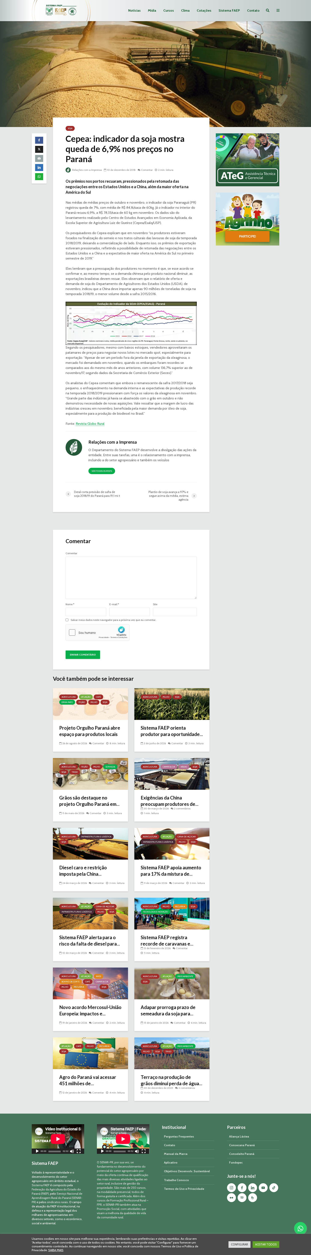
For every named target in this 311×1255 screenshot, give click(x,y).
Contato (253, 10)
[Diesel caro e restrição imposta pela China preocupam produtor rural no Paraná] (90, 843)
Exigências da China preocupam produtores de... (169, 801)
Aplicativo (171, 1162)
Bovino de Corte (71, 981)
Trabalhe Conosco (176, 1180)
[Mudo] (72, 1151)
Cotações (204, 10)
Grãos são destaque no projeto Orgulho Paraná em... (89, 801)
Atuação (85, 697)
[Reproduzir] (37, 1151)
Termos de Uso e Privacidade (184, 1189)
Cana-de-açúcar (187, 836)
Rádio (184, 766)
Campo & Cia (169, 766)
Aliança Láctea (239, 1136)
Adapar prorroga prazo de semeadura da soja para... (168, 1010)
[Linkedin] (252, 1187)
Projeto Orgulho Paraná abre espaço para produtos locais (89, 731)
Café (98, 697)
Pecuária (180, 906)
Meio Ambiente (185, 976)
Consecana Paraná (242, 1145)
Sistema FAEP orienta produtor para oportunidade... (172, 731)
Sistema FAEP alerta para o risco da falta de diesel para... (89, 941)
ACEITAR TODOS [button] (266, 1244)
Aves (98, 976)
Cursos (168, 10)
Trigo (75, 772)
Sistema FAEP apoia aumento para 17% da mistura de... (171, 871)
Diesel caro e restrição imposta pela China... (83, 871)
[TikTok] (273, 1187)
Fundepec (236, 1162)
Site (155, 604)
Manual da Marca (175, 1154)
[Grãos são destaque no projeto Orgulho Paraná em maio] (90, 774)
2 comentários (182, 808)
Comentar (147, 169)
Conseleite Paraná (241, 1154)
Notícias (134, 10)
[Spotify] (242, 1197)
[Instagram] (231, 1187)
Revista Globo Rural (90, 424)
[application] (58, 1139)
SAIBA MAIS (55, 1250)
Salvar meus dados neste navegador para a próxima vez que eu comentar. (113, 620)
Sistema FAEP (229, 10)
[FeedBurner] (252, 1197)
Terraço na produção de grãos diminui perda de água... (171, 1080)
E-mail (114, 604)
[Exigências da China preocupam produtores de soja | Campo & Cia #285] (171, 774)
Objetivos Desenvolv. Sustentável (187, 1171)
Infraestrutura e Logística (96, 836)
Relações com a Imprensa (87, 169)
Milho (94, 702)
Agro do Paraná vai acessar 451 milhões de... (87, 1080)
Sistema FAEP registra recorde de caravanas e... (167, 941)
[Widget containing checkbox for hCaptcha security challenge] (97, 632)
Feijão (81, 702)
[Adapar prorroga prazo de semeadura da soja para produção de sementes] (171, 983)
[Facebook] (242, 1187)
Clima (185, 10)
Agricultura (69, 697)
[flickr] (231, 1197)
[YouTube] (263, 1187)
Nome (70, 604)
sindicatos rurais (57, 1202)
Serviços (110, 766)
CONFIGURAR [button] (239, 1244)
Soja (70, 128)
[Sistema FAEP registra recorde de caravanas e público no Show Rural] (171, 913)
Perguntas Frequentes (179, 1136)
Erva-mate (67, 702)
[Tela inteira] (79, 1151)
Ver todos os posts (102, 471)
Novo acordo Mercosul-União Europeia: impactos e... (90, 1010)
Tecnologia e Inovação (155, 911)
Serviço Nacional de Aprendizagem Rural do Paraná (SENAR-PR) (57, 1198)
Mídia (152, 10)
